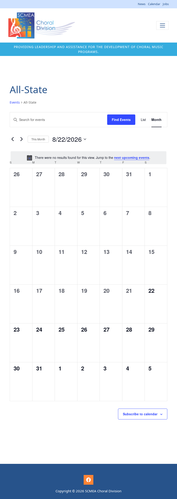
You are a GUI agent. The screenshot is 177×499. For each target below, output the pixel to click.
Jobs (166, 4)
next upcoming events (131, 157)
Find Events (121, 119)
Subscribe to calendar (140, 414)
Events (15, 102)
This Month (38, 139)
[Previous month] (12, 139)
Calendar (154, 4)
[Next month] (21, 139)
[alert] (88, 157)
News (141, 4)
